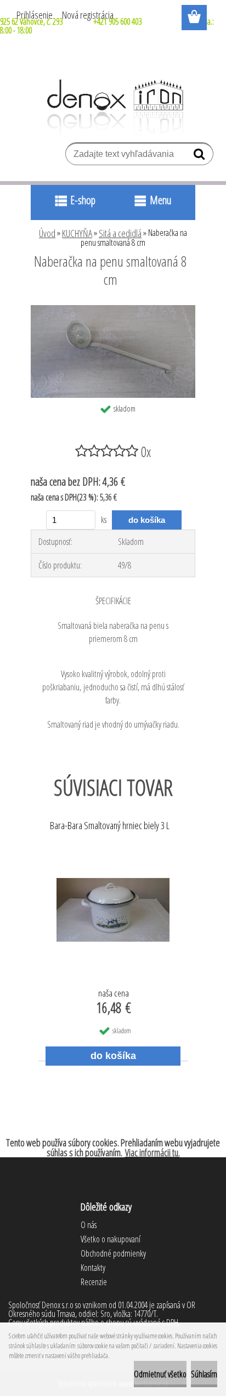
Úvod (47, 233)
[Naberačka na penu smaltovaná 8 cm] (113, 309)
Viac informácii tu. (152, 1152)
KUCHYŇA (77, 233)
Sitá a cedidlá (120, 233)
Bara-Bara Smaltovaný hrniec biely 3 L (110, 826)
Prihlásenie (34, 14)
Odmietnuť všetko (160, 1374)
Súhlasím (204, 1374)
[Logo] (113, 107)
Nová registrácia (88, 14)
